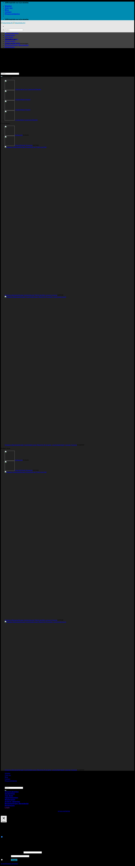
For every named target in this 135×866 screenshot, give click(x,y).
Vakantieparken (11, 39)
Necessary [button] (4, 835)
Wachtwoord (6, 856)
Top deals (9, 37)
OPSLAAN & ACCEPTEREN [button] (10, 844)
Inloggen (14, 860)
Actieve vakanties (12, 43)
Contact (8, 12)
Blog (7, 10)
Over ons (8, 8)
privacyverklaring (64, 811)
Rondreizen (10, 47)
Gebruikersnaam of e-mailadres (12, 852)
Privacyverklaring (12, 14)
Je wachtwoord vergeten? (9, 863)
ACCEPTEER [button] (15, 813)
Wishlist (8, 6)
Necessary (6, 837)
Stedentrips (10, 35)
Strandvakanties (12, 33)
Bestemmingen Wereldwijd (16, 45)
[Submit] (1, 76)
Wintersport (10, 41)
